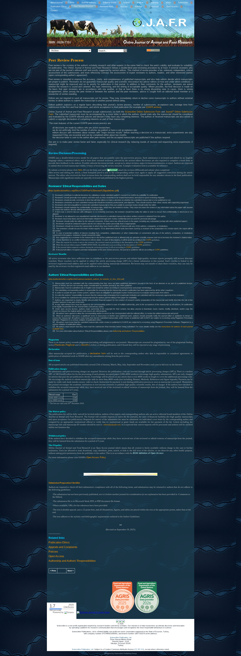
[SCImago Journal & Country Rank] (93, 612)
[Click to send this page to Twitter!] (120, 622)
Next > (71, 571)
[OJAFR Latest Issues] (153, 51)
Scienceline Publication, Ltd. (83, 649)
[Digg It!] (123, 622)
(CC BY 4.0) (139, 649)
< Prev (53, 571)
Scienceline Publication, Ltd (120, 637)
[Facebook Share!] (117, 622)
